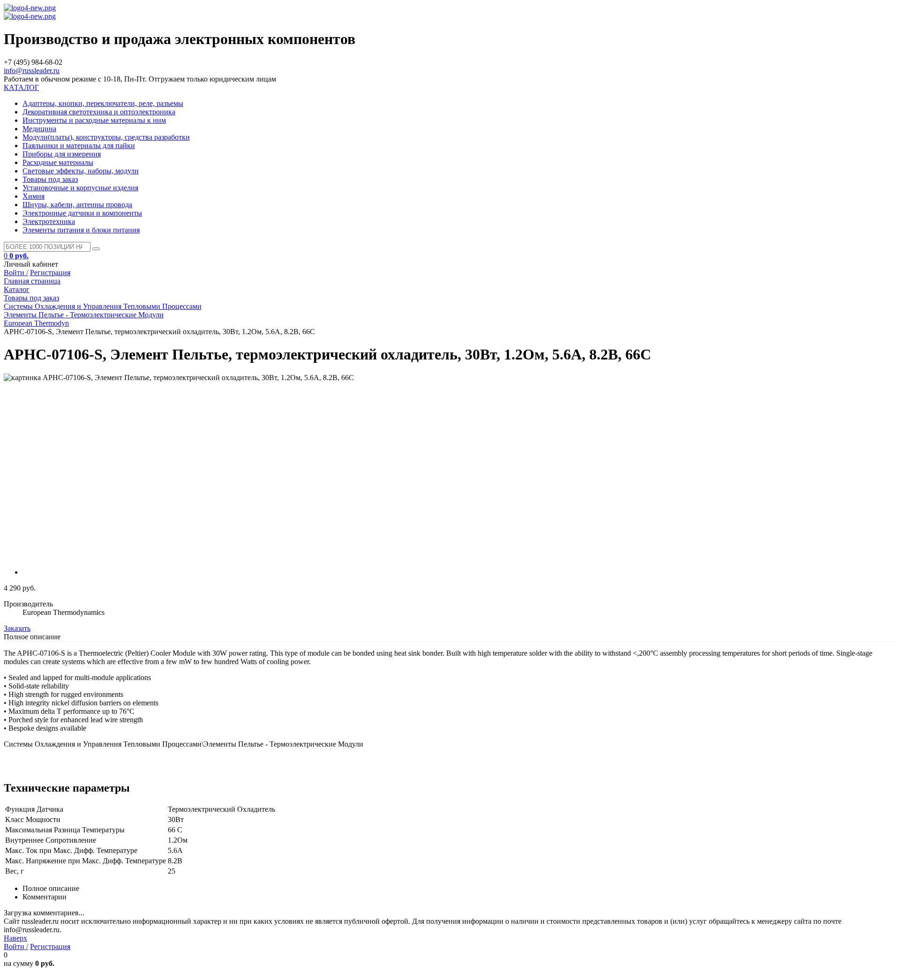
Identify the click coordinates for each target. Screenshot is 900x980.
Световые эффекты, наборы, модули (80, 171)
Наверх (15, 938)
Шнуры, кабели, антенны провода (77, 205)
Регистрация (50, 273)
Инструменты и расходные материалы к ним (94, 120)
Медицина (39, 129)
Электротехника (48, 221)
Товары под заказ (50, 179)
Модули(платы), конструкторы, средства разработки (106, 137)
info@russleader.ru (32, 71)
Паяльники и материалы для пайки (78, 146)
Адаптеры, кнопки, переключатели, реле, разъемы (102, 103)
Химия (33, 196)
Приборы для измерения (61, 154)
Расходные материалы (57, 162)
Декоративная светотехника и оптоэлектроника (98, 112)
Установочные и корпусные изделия (80, 188)
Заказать (17, 628)
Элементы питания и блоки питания (81, 230)
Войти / (16, 273)
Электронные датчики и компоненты (82, 213)
